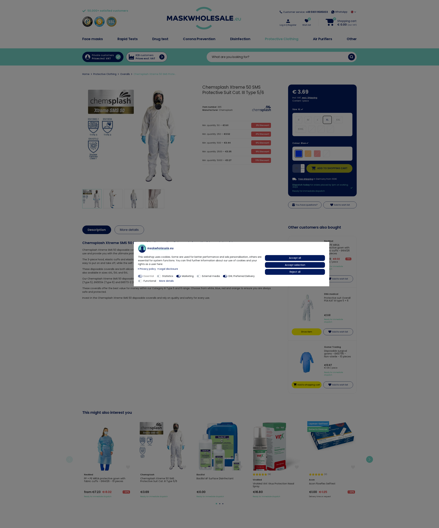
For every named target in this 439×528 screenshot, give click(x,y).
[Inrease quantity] (303, 166)
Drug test (160, 39)
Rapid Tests (127, 39)
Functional (150, 280)
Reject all (295, 271)
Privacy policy (148, 268)
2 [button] (219, 503)
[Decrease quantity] (303, 170)
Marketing (188, 276)
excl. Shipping (309, 97)
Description (97, 230)
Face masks (92, 39)
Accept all (295, 257)
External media (211, 276)
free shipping (305, 179)
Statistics (167, 276)
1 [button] (216, 503)
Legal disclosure (168, 268)
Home (86, 74)
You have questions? (307, 204)
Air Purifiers (322, 39)
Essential (149, 276)
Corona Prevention (199, 39)
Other (352, 39)
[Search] (351, 57)
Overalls (125, 74)
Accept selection (295, 264)
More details (129, 230)
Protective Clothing (281, 39)
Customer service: (305, 12)
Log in (283, 25)
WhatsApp (340, 12)
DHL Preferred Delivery (241, 276)
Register (292, 25)
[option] (107, 459)
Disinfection (240, 39)
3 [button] (222, 503)
